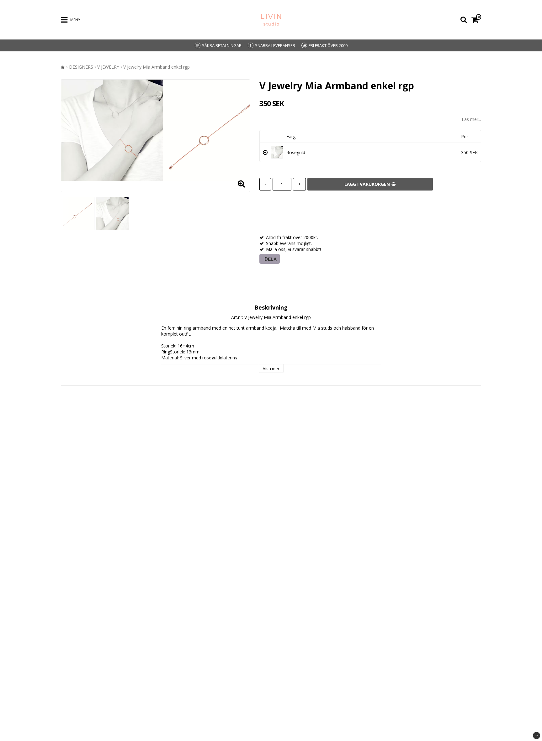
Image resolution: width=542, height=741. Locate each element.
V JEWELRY (108, 67)
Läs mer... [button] (471, 119)
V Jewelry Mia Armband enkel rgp (156, 67)
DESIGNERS (81, 67)
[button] (476, 20)
